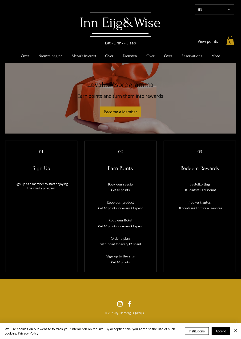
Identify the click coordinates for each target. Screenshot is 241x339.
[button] (230, 40)
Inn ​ (91, 23)
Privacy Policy (28, 333)
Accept (221, 331)
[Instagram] (120, 303)
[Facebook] (129, 303)
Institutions (197, 331)
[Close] (235, 331)
